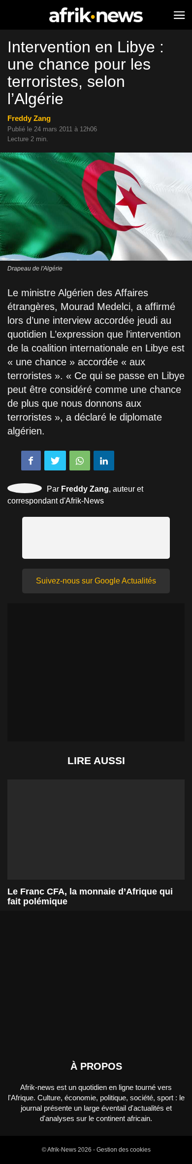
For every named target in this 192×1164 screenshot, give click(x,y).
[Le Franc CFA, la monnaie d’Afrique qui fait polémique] (96, 840)
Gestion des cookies (123, 1149)
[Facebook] (31, 460)
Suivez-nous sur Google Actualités (96, 581)
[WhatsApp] (79, 460)
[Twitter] (55, 460)
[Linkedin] (104, 460)
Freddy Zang (29, 118)
